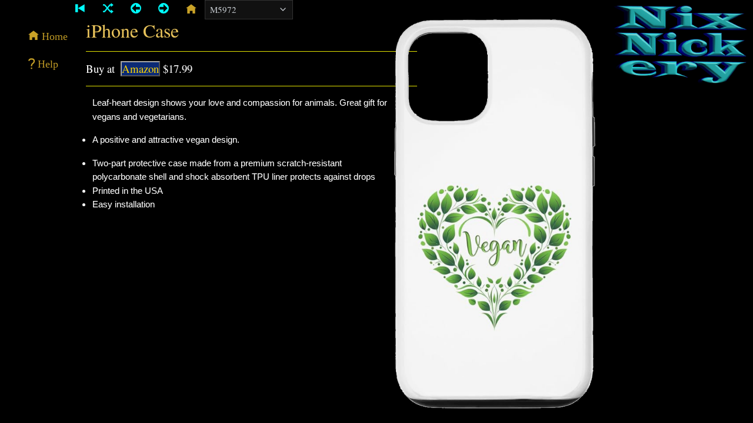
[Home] (191, 9)
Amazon (140, 68)
